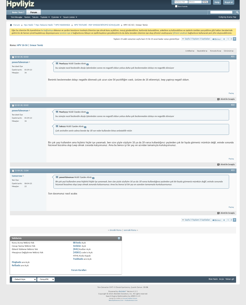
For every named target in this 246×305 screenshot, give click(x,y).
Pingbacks (16, 262)
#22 (232, 105)
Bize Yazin (213, 279)
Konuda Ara (215, 51)
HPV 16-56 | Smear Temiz (30, 45)
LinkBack (189, 51)
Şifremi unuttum (180, 33)
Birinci (218, 39)
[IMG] (76, 249)
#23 (232, 170)
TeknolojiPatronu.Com (116, 300)
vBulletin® (122, 292)
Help (217, 2)
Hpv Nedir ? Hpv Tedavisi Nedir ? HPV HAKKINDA (47, 25)
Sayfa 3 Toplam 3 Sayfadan (197, 39)
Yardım (27, 17)
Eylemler (55, 17)
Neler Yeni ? (18, 12)
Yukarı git (229, 279)
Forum (33, 12)
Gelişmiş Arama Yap (227, 17)
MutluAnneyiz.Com (131, 300)
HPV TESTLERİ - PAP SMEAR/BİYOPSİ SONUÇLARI (97, 25)
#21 (232, 57)
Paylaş (231, 93)
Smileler (77, 246)
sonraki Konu (130, 230)
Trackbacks (78, 259)
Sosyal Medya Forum (130, 298)
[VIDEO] (77, 252)
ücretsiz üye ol (66, 33)
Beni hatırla (182, 6)
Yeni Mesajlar (16, 17)
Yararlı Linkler (69, 17)
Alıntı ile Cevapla (227, 99)
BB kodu (77, 243)
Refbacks (16, 265)
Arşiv (221, 279)
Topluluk (44, 17)
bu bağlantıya (47, 30)
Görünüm (228, 51)
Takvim (35, 17)
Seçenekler (201, 51)
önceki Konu (116, 230)
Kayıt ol (228, 2)
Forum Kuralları (78, 270)
